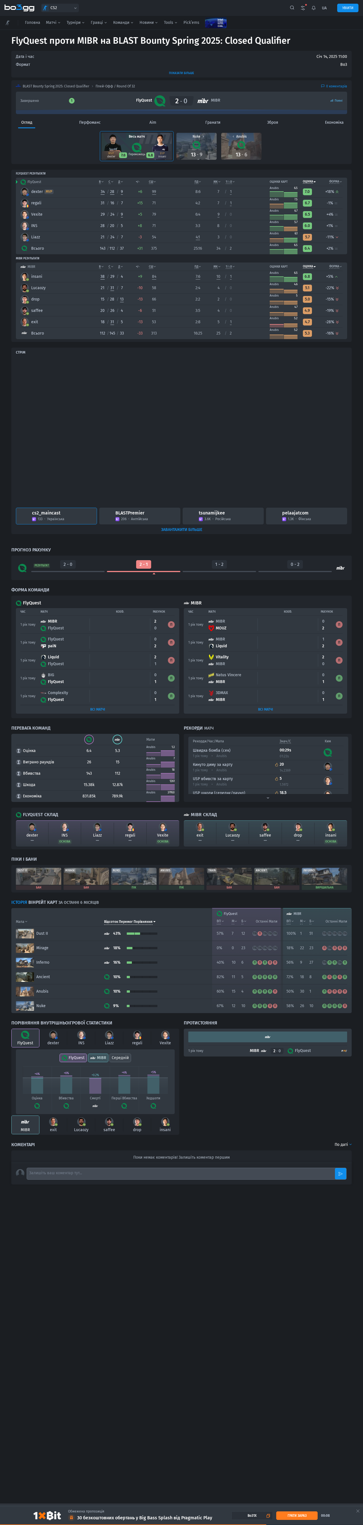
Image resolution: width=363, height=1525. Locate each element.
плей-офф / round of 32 (115, 86)
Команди (121, 22)
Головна (32, 22)
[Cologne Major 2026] (216, 22)
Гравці (97, 22)
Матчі (51, 22)
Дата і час (25, 56)
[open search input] (292, 8)
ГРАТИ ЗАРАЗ (297, 1516)
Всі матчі (97, 709)
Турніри (74, 22)
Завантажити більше (181, 529)
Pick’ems (191, 22)
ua (324, 8)
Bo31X (252, 1516)
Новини (147, 22)
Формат (23, 64)
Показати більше (181, 73)
